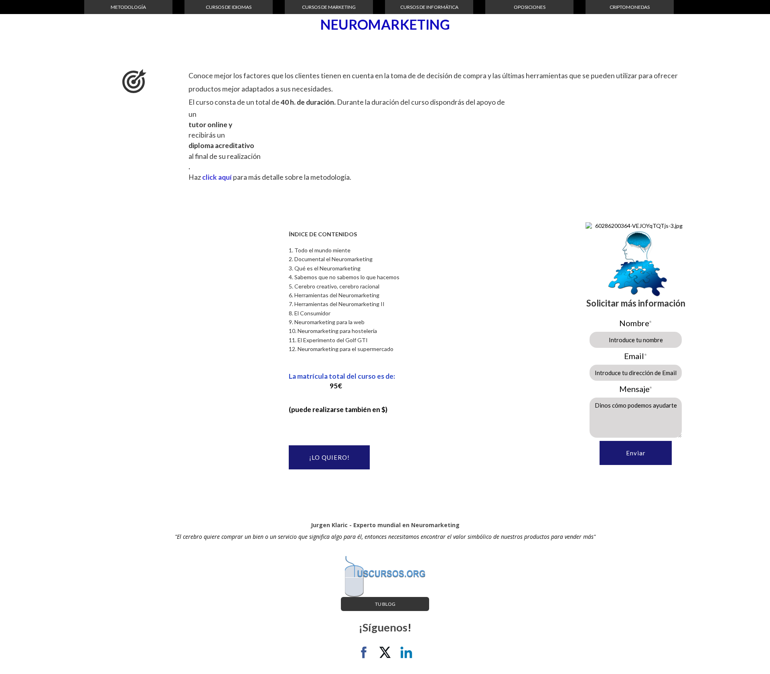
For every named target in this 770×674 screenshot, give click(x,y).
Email (635, 356)
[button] (128, 7)
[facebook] (364, 652)
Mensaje (635, 389)
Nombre (635, 323)
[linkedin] (406, 652)
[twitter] (385, 652)
